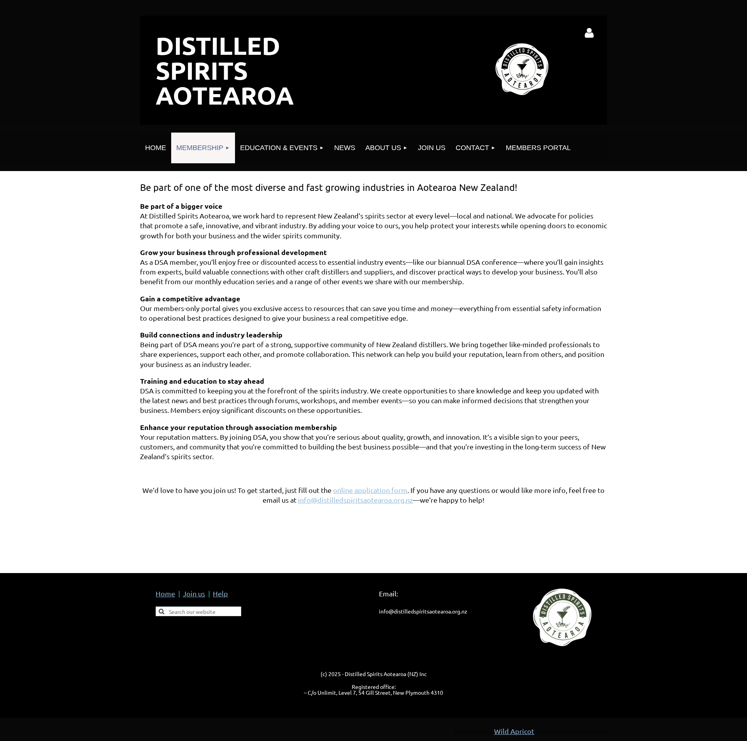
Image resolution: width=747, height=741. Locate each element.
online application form (370, 490)
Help (220, 593)
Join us (194, 593)
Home (165, 593)
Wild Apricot (514, 731)
